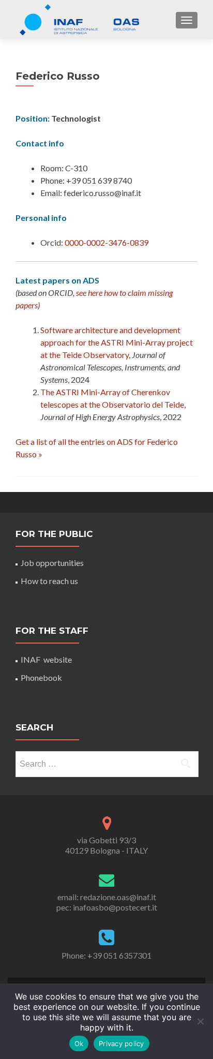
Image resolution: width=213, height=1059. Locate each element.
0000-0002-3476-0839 (106, 242)
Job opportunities (52, 563)
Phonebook (41, 677)
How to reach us (49, 581)
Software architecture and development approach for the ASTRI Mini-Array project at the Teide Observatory (116, 342)
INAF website (46, 659)
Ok (79, 1043)
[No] (200, 1021)
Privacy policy (121, 1043)
